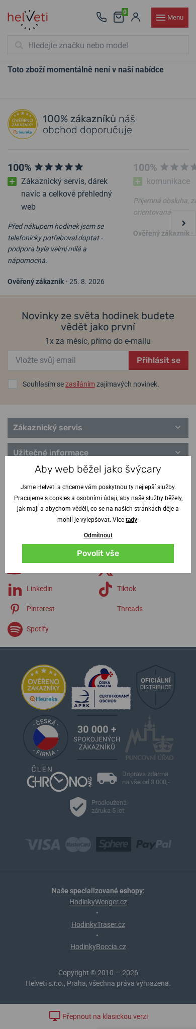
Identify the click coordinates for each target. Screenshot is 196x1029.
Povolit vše (98, 553)
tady (131, 519)
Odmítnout (98, 535)
